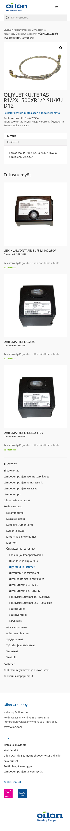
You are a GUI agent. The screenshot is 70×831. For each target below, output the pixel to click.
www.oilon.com (13, 727)
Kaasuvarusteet (15, 518)
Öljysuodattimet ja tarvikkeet (26, 579)
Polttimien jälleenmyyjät (18, 766)
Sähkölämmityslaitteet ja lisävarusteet (26, 670)
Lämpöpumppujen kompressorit (23, 482)
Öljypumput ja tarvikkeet (24, 573)
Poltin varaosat (21, 29)
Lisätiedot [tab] (13, 142)
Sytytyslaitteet (14, 639)
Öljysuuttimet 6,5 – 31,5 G (24, 591)
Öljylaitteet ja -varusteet (37, 121)
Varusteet (12, 651)
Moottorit (11, 542)
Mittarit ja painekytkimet (21, 536)
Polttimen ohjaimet (17, 633)
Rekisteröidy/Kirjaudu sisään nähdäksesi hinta (32, 113)
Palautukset (11, 761)
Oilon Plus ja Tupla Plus (23, 561)
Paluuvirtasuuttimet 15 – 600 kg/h (29, 597)
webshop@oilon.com (16, 712)
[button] (61, 48)
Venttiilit (11, 657)
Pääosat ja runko (16, 627)
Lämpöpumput (12, 494)
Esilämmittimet (15, 512)
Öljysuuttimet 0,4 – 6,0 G (23, 585)
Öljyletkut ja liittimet (26, 33)
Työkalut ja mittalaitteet (20, 645)
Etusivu (7, 29)
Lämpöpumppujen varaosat (20, 488)
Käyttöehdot (11, 750)
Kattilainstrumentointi (19, 524)
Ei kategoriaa (11, 470)
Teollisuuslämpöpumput (18, 676)
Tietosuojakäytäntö (15, 745)
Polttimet (9, 664)
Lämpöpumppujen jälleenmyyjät (23, 771)
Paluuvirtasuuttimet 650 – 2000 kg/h (31, 602)
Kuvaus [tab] (11, 136)
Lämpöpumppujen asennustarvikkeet (26, 476)
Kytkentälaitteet (15, 530)
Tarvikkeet (15, 620)
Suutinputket (17, 608)
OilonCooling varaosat (17, 500)
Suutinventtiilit (18, 614)
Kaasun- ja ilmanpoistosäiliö (26, 555)
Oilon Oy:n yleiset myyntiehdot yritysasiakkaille (32, 755)
